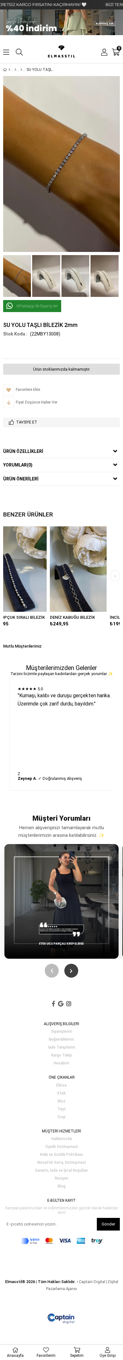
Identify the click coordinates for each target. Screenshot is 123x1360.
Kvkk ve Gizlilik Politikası (61, 1155)
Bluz (62, 1101)
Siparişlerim (61, 1032)
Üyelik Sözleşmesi (61, 1147)
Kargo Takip (61, 1055)
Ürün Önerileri (20, 478)
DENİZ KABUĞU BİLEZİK (32, 617)
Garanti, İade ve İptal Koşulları (61, 1171)
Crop (61, 1117)
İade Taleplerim (61, 1047)
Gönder (108, 1224)
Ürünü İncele (49, 568)
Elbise (61, 1085)
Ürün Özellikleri (23, 451)
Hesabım (61, 1063)
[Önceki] (52, 971)
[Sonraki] (71, 971)
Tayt (61, 1109)
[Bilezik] (21, 69)
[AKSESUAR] (15, 69)
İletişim (61, 1178)
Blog (62, 1186)
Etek (61, 1093)
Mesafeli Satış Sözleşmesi (61, 1163)
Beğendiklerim (61, 1039)
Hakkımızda (61, 1139)
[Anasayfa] (9, 69)
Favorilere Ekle (37, 568)
